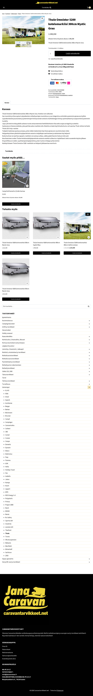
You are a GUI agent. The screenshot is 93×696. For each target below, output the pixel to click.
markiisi (70, 95)
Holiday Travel (10, 470)
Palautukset (6, 649)
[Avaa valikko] (4, 7)
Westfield (8, 546)
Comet (7, 435)
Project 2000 (9, 505)
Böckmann (8, 413)
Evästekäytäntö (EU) (9, 659)
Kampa (7, 483)
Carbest (7, 429)
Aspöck (7, 400)
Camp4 (7, 419)
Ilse (6, 473)
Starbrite (8, 524)
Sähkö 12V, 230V (7, 371)
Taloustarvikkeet (7, 375)
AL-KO (7, 390)
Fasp (6, 457)
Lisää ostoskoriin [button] (16, 204)
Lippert (7, 489)
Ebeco (7, 451)
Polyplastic (9, 498)
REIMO (7, 511)
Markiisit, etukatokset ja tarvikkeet (13, 352)
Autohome (8, 403)
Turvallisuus (6, 384)
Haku (89, 306)
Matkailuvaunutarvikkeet (10, 359)
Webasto (8, 543)
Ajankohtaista (6, 317)
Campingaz (8, 422)
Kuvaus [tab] (7, 103)
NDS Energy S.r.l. (10, 495)
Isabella (7, 476)
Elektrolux (8, 454)
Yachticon (8, 552)
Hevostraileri (6, 330)
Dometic (8, 444)
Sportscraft (9, 521)
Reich (7, 508)
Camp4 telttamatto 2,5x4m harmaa (13, 191)
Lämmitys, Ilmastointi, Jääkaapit (13, 349)
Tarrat (4, 378)
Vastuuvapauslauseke (9, 656)
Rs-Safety (8, 517)
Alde (6, 394)
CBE (6, 432)
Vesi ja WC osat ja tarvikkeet (11, 562)
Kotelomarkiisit (57, 93)
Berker (7, 409)
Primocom (60, 690)
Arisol (7, 397)
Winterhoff (8, 549)
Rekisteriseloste (7, 653)
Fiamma (7, 460)
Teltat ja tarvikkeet (8, 381)
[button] (42, 18)
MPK (6, 492)
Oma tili (4, 646)
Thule (63, 93)
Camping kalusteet (8, 324)
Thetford (8, 530)
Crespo (7, 441)
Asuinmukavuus (7, 321)
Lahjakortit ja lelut (8, 346)
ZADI (6, 556)
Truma (7, 537)
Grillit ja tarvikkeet (8, 327)
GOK (6, 463)
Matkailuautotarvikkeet (10, 355)
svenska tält (9, 527)
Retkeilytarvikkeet (8, 368)
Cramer (7, 438)
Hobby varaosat (7, 333)
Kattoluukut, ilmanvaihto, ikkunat (13, 340)
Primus (7, 502)
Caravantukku (9, 425)
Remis (7, 514)
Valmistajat (6, 387)
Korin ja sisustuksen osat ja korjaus (13, 343)
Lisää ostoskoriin (73, 53)
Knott (7, 486)
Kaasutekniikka (7, 336)
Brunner (8, 416)
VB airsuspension (10, 540)
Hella (7, 467)
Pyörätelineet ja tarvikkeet (11, 362)
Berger (7, 406)
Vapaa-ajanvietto (7, 559)
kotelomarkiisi (64, 95)
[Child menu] (89, 320)
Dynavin (7, 448)
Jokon (7, 479)
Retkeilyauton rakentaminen (11, 365)
